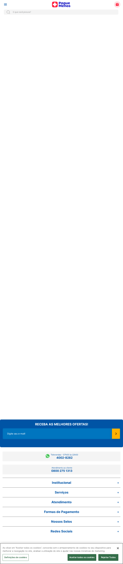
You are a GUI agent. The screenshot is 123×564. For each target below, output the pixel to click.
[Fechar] (117, 548)
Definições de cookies (15, 557)
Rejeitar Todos (108, 557)
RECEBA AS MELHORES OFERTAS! (61, 424)
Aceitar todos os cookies (81, 557)
